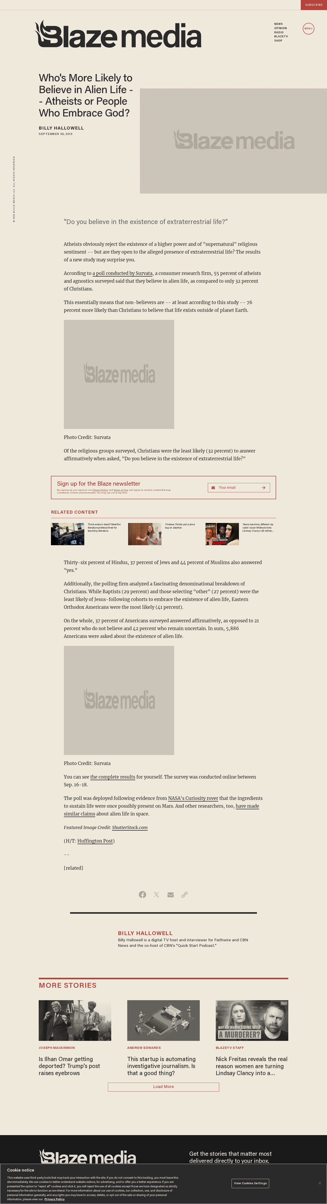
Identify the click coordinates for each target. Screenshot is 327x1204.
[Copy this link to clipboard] (184, 894)
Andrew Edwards (144, 1048)
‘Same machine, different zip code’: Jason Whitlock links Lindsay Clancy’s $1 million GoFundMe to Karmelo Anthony (257, 528)
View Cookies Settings (250, 1183)
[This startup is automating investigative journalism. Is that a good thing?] (163, 1020)
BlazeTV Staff (230, 1048)
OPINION (280, 28)
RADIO (279, 32)
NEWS (278, 24)
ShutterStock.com (130, 827)
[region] (163, 1184)
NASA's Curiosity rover (193, 798)
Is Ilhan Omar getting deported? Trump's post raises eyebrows (69, 1067)
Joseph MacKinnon (57, 1048)
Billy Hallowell (61, 128)
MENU (308, 29)
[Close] (320, 1183)
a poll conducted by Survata (122, 273)
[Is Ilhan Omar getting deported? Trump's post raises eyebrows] (75, 1020)
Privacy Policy (100, 490)
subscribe (314, 5)
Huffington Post (95, 841)
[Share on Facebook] (142, 894)
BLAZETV (281, 36)
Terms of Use (121, 490)
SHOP (278, 41)
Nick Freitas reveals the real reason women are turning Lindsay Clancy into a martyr (252, 1067)
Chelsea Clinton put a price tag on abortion (180, 526)
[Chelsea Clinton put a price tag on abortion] (144, 533)
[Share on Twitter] (156, 894)
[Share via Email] (170, 894)
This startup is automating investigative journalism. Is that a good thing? (161, 1067)
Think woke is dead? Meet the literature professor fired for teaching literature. (104, 527)
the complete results (112, 777)
